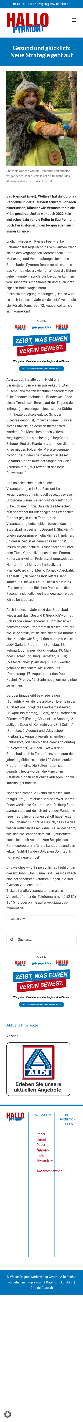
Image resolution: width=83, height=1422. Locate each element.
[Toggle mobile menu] (74, 20)
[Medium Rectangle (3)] (41, 326)
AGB (69, 1282)
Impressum (35, 1282)
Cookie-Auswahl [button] (42, 1288)
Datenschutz (55, 1282)
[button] (7, 1414)
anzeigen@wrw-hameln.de (52, 4)
